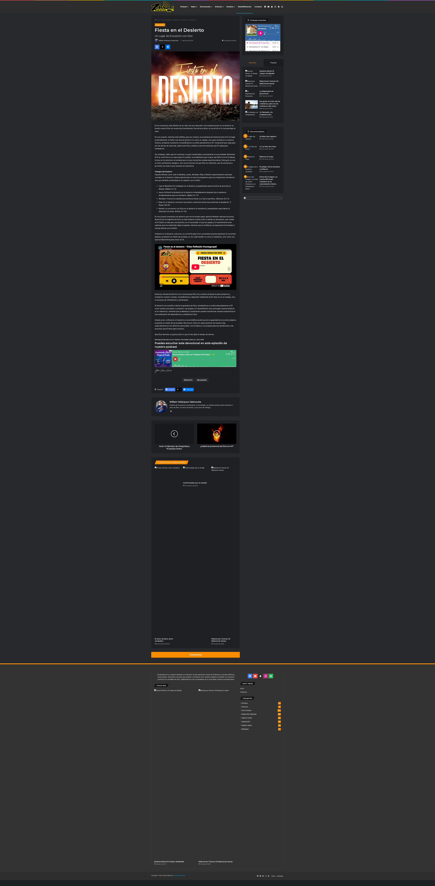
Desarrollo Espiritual (249, 714)
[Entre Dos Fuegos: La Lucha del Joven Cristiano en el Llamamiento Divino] (251, 183)
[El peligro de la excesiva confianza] (251, 170)
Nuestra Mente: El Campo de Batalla (169, 862)
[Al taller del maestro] (251, 139)
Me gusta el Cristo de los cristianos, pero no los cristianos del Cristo (270, 103)
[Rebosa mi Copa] (251, 160)
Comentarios (196, 655)
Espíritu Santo (247, 725)
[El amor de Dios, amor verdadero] (167, 552)
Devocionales (205, 7)
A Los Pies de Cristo (268, 147)
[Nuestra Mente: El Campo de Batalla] (251, 74)
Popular (273, 63)
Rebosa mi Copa (266, 157)
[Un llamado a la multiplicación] (251, 115)
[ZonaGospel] (162, 7)
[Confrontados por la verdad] (195, 474)
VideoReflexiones (244, 7)
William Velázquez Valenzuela (168, 40)
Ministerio (245, 729)
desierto (188, 380)
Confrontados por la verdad (195, 483)
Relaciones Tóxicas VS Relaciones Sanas (220, 640)
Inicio (158, 20)
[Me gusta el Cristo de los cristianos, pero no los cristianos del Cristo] (251, 104)
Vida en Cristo (247, 718)
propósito (202, 380)
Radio (193, 7)
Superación (176, 20)
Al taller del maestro (268, 136)
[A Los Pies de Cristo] (251, 149)
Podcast (183, 7)
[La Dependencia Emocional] (251, 94)
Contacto (258, 7)
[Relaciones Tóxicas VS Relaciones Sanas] (223, 552)
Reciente (252, 63)
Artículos (218, 7)
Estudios (229, 7)
